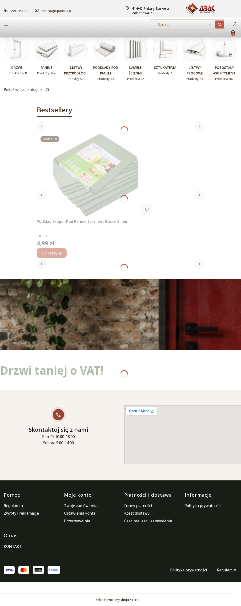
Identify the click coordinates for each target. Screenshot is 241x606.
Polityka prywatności (203, 505)
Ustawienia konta (79, 513)
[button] (31, 27)
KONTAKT (13, 546)
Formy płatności (138, 505)
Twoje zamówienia (80, 505)
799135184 (18, 10)
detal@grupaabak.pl (56, 10)
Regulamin (13, 505)
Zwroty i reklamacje (21, 513)
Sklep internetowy (115, 600)
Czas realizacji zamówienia (148, 521)
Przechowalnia (77, 521)
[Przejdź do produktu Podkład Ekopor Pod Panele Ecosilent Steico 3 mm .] (95, 174)
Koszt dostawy (136, 513)
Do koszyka (52, 253)
